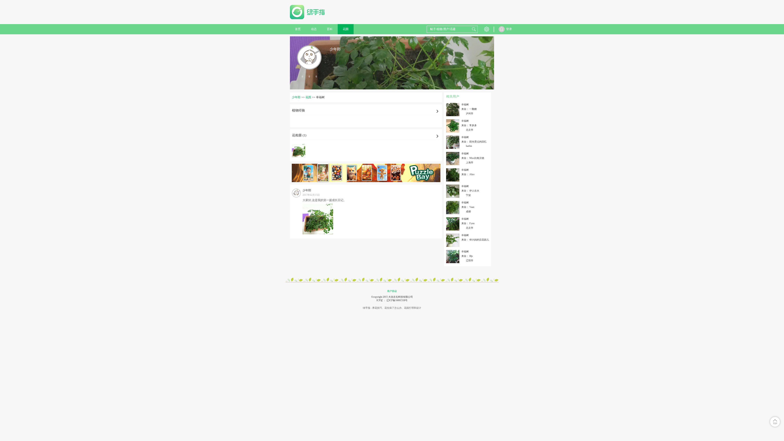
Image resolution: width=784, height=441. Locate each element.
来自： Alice (467, 174)
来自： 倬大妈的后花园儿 (475, 239)
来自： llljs (467, 256)
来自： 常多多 (469, 125)
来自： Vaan (467, 207)
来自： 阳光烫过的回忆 (474, 141)
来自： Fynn (467, 223)
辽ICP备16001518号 (397, 300)
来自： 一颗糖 (469, 109)
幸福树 (465, 104)
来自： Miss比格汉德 (472, 158)
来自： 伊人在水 (470, 190)
